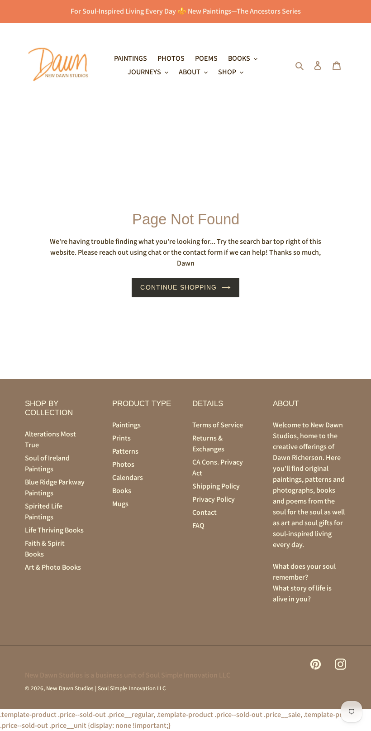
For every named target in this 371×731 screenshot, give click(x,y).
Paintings (126, 425)
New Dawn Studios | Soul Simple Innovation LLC (106, 688)
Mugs (120, 503)
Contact (204, 512)
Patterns (125, 451)
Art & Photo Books (53, 567)
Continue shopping (178, 287)
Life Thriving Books (54, 530)
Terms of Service (217, 425)
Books (121, 490)
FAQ (198, 525)
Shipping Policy (216, 486)
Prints (121, 438)
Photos (123, 464)
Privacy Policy (213, 499)
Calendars (127, 477)
